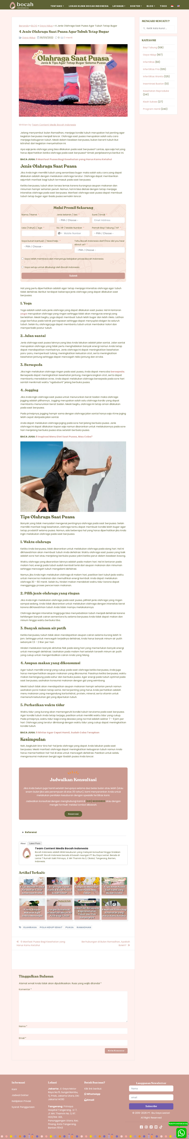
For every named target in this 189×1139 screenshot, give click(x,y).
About (23, 843)
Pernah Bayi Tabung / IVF (105, 227)
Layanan (118, 6)
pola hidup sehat (51, 927)
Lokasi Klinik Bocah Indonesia (89, 6)
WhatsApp (93, 1094)
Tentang (56, 6)
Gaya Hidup (46, 25)
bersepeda (117, 371)
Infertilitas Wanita (153, 76)
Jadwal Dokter (20, 1095)
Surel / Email (98, 214)
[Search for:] (158, 28)
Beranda (24, 25)
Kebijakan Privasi (21, 1101)
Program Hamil (151, 109)
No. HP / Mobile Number (69, 227)
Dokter (135, 6)
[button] (73, 832)
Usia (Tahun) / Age (32, 227)
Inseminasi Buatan (153, 83)
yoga (23, 313)
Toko (163, 6)
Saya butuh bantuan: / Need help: (40, 240)
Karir (14, 1089)
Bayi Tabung (150, 47)
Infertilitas (149, 62)
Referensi (31, 832)
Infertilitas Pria (151, 69)
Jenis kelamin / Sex (67, 214)
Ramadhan (84, 927)
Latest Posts (34, 843)
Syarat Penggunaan (23, 1107)
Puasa (69, 927)
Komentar (25, 989)
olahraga (30, 927)
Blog (150, 6)
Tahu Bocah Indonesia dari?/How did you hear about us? (99, 242)
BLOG (34, 25)
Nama (23, 1026)
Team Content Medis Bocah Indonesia (54, 124)
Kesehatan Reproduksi (156, 91)
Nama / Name (29, 214)
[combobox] (60, 233)
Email (22, 1038)
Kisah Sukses (150, 101)
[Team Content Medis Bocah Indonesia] (27, 858)
